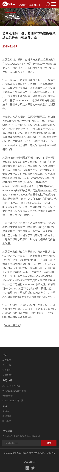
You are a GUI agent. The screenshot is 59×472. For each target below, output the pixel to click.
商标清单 (6, 416)
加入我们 (6, 370)
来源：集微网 (12, 325)
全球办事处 (7, 375)
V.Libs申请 (7, 395)
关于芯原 (6, 360)
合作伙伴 (6, 365)
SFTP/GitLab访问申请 (12, 400)
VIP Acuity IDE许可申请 (14, 390)
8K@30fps (46, 190)
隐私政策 (6, 421)
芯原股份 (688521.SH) (29, 5)
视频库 (5, 411)
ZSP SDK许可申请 (11, 386)
